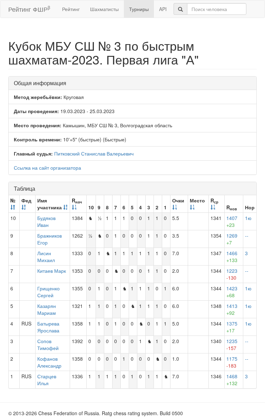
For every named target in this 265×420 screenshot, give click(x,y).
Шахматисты (104, 9)
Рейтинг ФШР (29, 8)
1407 (231, 221)
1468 (231, 380)
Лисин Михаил (46, 256)
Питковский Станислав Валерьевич (94, 153)
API (163, 9)
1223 (231, 274)
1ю (248, 217)
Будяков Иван (46, 221)
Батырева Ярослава (48, 327)
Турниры (139, 9)
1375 (231, 327)
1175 (231, 362)
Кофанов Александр (49, 362)
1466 (231, 256)
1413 (231, 309)
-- (246, 235)
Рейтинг (71, 9)
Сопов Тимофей (48, 344)
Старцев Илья (46, 380)
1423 (231, 292)
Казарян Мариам (46, 309)
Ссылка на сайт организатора (47, 167)
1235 (231, 344)
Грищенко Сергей (48, 292)
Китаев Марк (51, 270)
